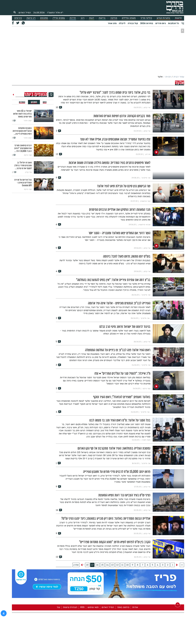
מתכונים (44, 18)
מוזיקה (113, 18)
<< (182, 564)
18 (87, 564)
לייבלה (122, 23)
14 (107, 564)
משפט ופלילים (129, 18)
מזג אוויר (112, 23)
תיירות (73, 18)
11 (122, 564)
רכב (82, 18)
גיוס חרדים (160, 23)
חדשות (178, 18)
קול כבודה (133, 23)
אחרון (76, 564)
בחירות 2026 (146, 23)
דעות (91, 18)
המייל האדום (25, 12)
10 (127, 564)
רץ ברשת (31, 18)
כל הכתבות (173, 23)
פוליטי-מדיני (146, 18)
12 (117, 564)
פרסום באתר (123, 607)
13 (112, 564)
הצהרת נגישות (70, 607)
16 (97, 564)
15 (102, 564)
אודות (135, 607)
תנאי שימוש (93, 607)
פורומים (18, 18)
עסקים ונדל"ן (59, 18)
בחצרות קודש (163, 18)
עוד (58, 607)
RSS (82, 607)
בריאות (102, 18)
